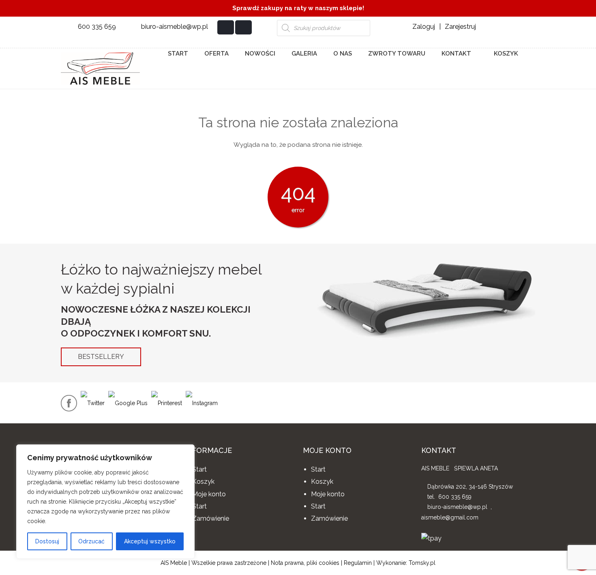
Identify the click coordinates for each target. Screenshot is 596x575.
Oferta (216, 53)
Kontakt (456, 53)
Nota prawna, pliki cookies (305, 563)
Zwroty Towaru (396, 53)
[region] (105, 501)
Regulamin (358, 563)
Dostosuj (47, 541)
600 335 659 (97, 26)
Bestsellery (101, 356)
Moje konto (209, 494)
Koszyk (505, 53)
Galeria (304, 53)
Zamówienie (210, 518)
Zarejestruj (460, 26)
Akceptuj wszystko (150, 541)
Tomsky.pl (422, 563)
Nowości (260, 53)
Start (178, 53)
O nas (342, 53)
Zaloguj (423, 26)
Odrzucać (91, 541)
